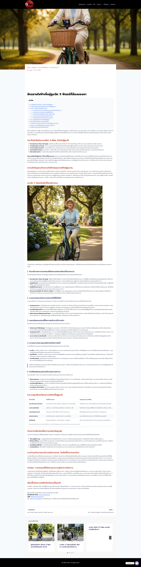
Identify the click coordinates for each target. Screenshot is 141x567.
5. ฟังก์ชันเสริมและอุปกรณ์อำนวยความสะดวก (42, 118)
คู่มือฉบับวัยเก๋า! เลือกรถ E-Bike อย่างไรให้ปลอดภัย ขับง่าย (41, 545)
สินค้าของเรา (82, 4)
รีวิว (94, 4)
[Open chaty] (137, 563)
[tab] (67, 552)
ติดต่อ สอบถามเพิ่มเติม (36, 499)
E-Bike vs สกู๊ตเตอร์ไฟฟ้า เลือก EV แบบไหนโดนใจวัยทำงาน (70, 545)
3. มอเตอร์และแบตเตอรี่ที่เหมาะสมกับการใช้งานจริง (43, 114)
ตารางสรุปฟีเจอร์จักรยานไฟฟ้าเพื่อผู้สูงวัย (40, 120)
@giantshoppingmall (37, 497)
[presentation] (41, 532)
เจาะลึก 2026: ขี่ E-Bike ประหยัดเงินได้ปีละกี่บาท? (99, 528)
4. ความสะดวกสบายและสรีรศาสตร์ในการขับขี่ (42, 116)
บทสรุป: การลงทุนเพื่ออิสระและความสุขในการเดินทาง (42, 125)
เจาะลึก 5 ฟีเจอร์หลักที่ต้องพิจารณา (38, 108)
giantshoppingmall (44, 495)
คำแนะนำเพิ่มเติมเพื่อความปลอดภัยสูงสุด (39, 122)
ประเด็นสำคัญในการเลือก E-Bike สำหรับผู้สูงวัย (41, 105)
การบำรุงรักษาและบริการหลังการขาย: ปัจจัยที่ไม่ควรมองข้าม (44, 123)
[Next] (110, 537)
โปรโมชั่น (89, 4)
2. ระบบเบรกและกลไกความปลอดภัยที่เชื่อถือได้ (42, 112)
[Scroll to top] (137, 560)
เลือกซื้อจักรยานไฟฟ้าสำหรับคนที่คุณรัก (39, 127)
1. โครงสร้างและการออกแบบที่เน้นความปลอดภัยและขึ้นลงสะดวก (47, 110)
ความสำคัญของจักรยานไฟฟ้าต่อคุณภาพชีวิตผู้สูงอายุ (42, 106)
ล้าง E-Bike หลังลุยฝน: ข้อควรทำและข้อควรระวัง (101, 511)
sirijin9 (30, 70)
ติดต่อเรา (113, 4)
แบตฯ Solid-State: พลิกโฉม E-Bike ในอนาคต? (40, 511)
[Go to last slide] (31, 537)
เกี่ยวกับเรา (106, 4)
